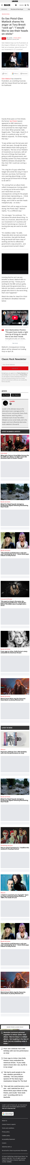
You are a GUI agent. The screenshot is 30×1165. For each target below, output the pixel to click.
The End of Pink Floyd (17, 9)
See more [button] (15, 343)
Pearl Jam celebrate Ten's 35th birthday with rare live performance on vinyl (16, 1051)
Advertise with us (7, 1147)
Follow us (16, 73)
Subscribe (22, 5)
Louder (10, 38)
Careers (4, 1143)
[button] (2, 5)
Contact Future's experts (9, 1124)
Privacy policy (6, 1132)
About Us (4, 1120)
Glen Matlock (6, 79)
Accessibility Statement (8, 1139)
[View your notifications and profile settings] (16, 5)
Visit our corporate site (8, 1108)
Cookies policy (6, 1135)
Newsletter (25, 73)
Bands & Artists (6, 14)
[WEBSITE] (11, 404)
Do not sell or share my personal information (14, 1150)
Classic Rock (17, 38)
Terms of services (21, 373)
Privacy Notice (23, 375)
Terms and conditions (8, 1128)
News (3, 38)
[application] (15, 261)
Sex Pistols (13, 121)
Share (5, 73)
